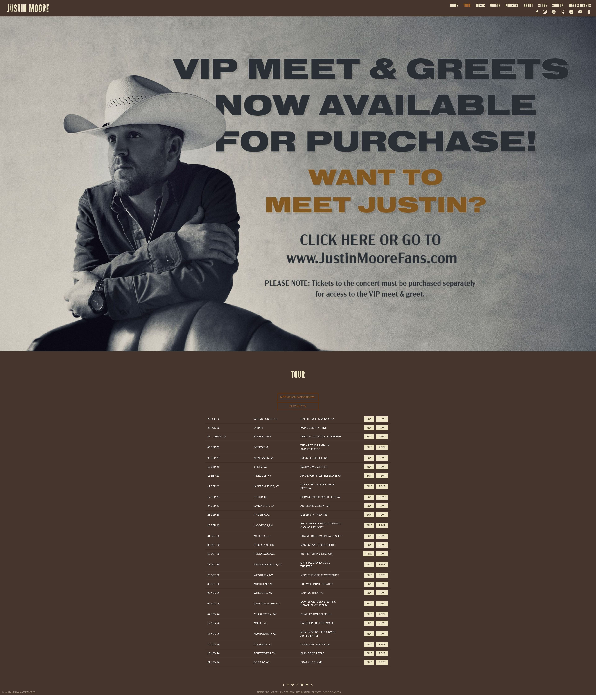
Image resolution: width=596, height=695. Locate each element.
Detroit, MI (261, 447)
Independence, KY (266, 486)
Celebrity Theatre (313, 514)
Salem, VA (260, 467)
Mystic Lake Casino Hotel (318, 545)
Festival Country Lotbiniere (320, 436)
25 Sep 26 (213, 514)
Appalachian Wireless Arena (320, 475)
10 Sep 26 (213, 467)
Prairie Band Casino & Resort (321, 536)
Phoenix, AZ (262, 514)
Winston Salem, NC (267, 603)
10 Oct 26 (213, 554)
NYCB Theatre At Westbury (319, 575)
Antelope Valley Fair (315, 506)
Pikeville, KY (262, 475)
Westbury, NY (263, 575)
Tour (467, 5)
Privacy (316, 692)
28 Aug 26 (213, 427)
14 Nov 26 (213, 644)
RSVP (382, 419)
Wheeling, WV (263, 593)
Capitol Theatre (311, 593)
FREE (368, 554)
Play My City (298, 406)
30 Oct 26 (213, 584)
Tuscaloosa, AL (264, 554)
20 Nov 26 (213, 653)
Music (480, 5)
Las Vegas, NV (263, 525)
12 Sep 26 (213, 486)
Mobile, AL (260, 623)
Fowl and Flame (311, 662)
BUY (369, 419)
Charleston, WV (265, 614)
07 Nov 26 (213, 614)
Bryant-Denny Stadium (316, 554)
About (528, 5)
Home (454, 5)
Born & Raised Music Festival (320, 497)
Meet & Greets (580, 5)
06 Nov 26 (213, 603)
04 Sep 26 (213, 447)
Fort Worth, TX (264, 653)
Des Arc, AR (262, 662)
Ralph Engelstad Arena (317, 419)
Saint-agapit (262, 436)
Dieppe (258, 427)
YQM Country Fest (313, 427)
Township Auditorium (315, 644)
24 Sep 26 (213, 506)
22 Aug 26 (213, 419)
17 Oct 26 (213, 564)
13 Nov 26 (213, 634)
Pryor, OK (261, 497)
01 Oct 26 (213, 536)
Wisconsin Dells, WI (267, 564)
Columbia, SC (263, 644)
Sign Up (558, 5)
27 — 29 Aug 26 (216, 436)
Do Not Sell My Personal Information (288, 692)
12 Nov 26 (213, 623)
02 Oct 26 (213, 545)
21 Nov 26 (213, 662)
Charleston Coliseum (316, 614)
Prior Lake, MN (264, 545)
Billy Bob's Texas (312, 653)
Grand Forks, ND (265, 419)
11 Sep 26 (213, 475)
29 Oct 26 (213, 575)
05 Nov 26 (213, 593)
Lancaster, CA (264, 506)
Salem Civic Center (313, 467)
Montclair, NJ (263, 584)
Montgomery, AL (265, 634)
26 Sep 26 (213, 525)
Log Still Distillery (314, 458)
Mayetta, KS (262, 536)
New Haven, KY (264, 458)
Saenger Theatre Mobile (317, 623)
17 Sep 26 (213, 497)
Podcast (512, 5)
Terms (260, 692)
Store (542, 5)
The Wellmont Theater (316, 584)
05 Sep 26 (213, 458)
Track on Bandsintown (299, 397)
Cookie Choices (332, 692)
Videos (495, 5)
